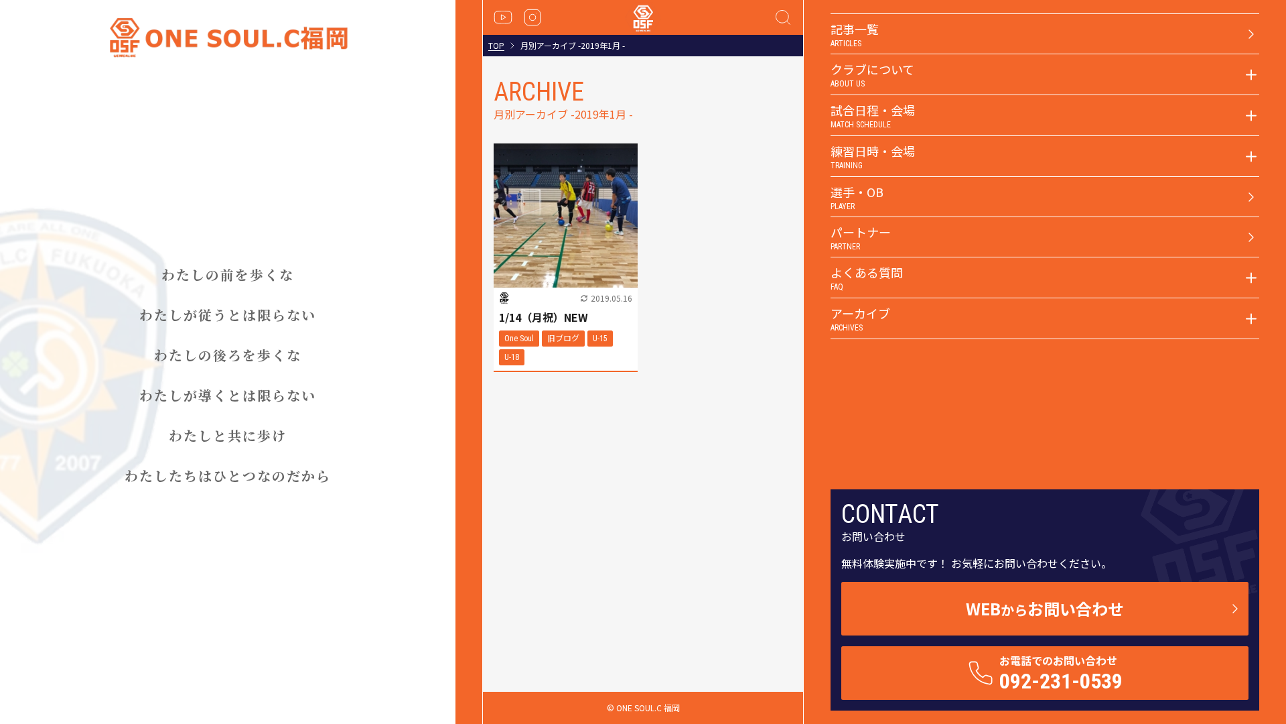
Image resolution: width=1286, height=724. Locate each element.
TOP (496, 45)
